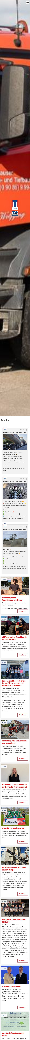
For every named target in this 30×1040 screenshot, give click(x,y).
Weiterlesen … (22, 611)
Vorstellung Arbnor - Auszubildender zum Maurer (12, 598)
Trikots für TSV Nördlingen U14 (13, 828)
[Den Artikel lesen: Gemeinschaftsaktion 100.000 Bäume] (15, 1021)
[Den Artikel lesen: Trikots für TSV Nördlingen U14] (15, 816)
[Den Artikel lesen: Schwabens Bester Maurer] (15, 975)
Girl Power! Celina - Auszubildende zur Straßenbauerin (14, 638)
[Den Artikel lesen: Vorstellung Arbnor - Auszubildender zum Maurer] (15, 586)
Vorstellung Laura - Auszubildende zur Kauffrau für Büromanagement (14, 785)
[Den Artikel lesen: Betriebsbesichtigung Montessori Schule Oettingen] (15, 856)
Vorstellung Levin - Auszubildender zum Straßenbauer (14, 742)
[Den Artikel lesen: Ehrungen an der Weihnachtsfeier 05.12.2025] (15, 908)
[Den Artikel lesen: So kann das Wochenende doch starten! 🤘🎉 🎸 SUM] (15, 491)
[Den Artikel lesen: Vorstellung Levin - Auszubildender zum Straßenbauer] (15, 729)
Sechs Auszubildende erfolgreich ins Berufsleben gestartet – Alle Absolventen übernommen (13, 683)
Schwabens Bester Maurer (11, 986)
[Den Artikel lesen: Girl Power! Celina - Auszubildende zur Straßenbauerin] (15, 625)
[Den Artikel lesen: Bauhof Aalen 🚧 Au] (15, 539)
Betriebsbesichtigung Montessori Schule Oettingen (14, 868)
